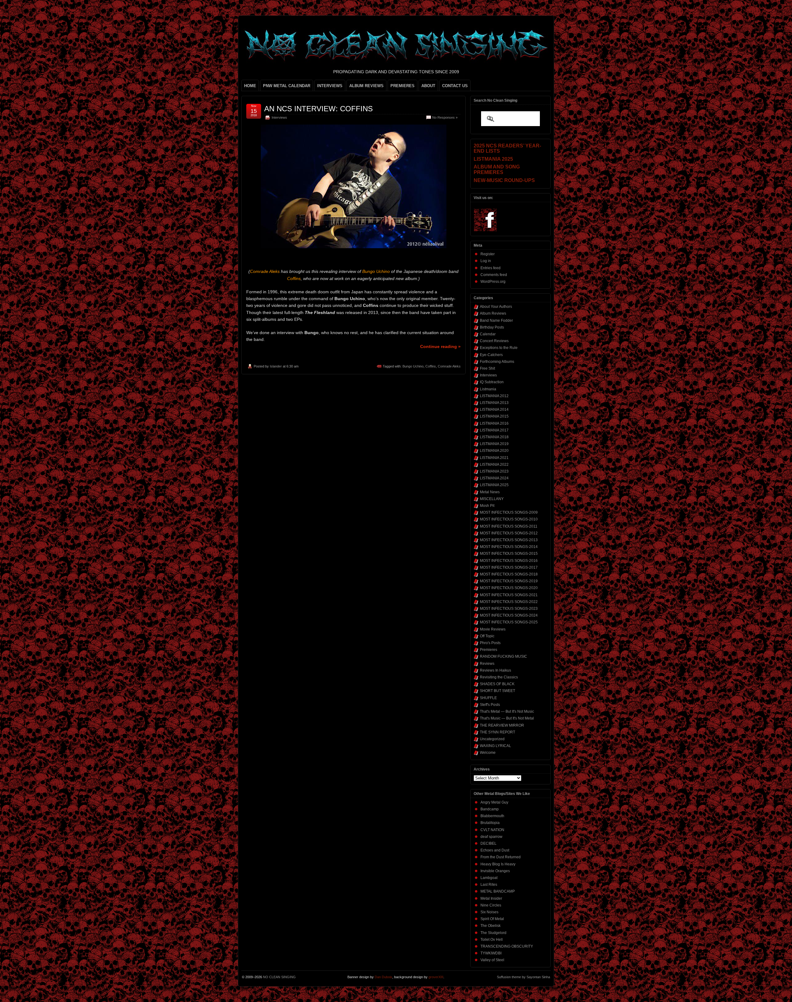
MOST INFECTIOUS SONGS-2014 (509, 547)
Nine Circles (490, 905)
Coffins (430, 366)
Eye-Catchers (491, 355)
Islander (276, 366)
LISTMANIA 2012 (494, 396)
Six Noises (489, 912)
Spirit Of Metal (492, 919)
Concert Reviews (494, 341)
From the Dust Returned (500, 857)
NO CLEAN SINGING (279, 977)
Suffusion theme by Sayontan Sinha (523, 977)
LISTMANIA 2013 (494, 403)
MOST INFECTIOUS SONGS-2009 (509, 512)
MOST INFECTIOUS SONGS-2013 (509, 540)
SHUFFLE (488, 698)
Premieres (488, 649)
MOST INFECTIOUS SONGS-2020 (509, 588)
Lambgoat (488, 878)
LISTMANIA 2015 (494, 416)
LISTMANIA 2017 (494, 430)
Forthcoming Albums (497, 361)
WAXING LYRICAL (495, 746)
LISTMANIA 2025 (494, 485)
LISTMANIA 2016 (494, 423)
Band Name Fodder (496, 320)
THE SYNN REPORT (497, 732)
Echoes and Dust (494, 850)
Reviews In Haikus (495, 670)
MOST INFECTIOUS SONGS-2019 (509, 581)
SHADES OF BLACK (497, 684)
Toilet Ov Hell (491, 939)
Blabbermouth (492, 816)
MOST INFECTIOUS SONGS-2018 (509, 574)
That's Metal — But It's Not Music (507, 711)
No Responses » (445, 117)
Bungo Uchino (413, 366)
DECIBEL (488, 843)
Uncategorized (492, 739)
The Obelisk (490, 925)
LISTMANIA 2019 (494, 444)
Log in (485, 261)
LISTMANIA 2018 (494, 437)
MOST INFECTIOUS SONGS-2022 (509, 602)
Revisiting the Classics (499, 677)
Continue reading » (440, 346)
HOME (250, 85)
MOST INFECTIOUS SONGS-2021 (509, 595)
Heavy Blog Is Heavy (497, 864)
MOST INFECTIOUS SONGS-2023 (509, 608)
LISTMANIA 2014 (494, 409)
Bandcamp (489, 809)
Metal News (490, 492)
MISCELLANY (492, 499)
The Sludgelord (493, 933)
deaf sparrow (491, 836)
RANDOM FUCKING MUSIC (503, 656)
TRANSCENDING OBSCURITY (506, 946)
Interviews (279, 117)
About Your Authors (496, 306)
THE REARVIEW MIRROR (502, 725)
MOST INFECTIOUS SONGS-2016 (509, 560)
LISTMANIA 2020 (494, 450)
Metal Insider (491, 898)
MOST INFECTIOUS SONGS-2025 (509, 622)
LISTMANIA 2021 (494, 458)
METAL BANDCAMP (497, 891)
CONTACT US (455, 85)
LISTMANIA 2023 (494, 471)
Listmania (488, 389)
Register (487, 254)
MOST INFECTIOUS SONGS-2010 (509, 519)
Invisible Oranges (495, 871)
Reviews (487, 663)
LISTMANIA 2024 (494, 478)
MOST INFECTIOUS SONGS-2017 (509, 567)
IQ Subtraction (492, 382)
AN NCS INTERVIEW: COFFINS (318, 108)
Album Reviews (493, 313)
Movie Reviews (493, 629)
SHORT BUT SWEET (497, 691)
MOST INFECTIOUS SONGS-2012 (509, 533)
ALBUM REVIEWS (366, 85)
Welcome (488, 752)
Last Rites (488, 884)
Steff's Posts (490, 705)
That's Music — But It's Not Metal (507, 718)
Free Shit (487, 368)
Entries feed (490, 268)
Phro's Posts (490, 643)
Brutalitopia (490, 823)
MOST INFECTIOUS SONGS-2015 (509, 553)
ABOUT (428, 85)
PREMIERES (402, 85)
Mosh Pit (487, 505)
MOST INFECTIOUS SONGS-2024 (509, 615)
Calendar (488, 334)
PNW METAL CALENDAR (286, 85)
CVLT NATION (492, 830)
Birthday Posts (492, 327)
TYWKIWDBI (490, 953)
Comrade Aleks (449, 366)
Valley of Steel (492, 960)
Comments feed (493, 275)
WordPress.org (493, 281)
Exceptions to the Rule (499, 348)
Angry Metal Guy (494, 802)
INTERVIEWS (329, 85)
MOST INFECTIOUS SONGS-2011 (508, 526)
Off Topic (487, 636)
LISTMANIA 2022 (494, 464)
